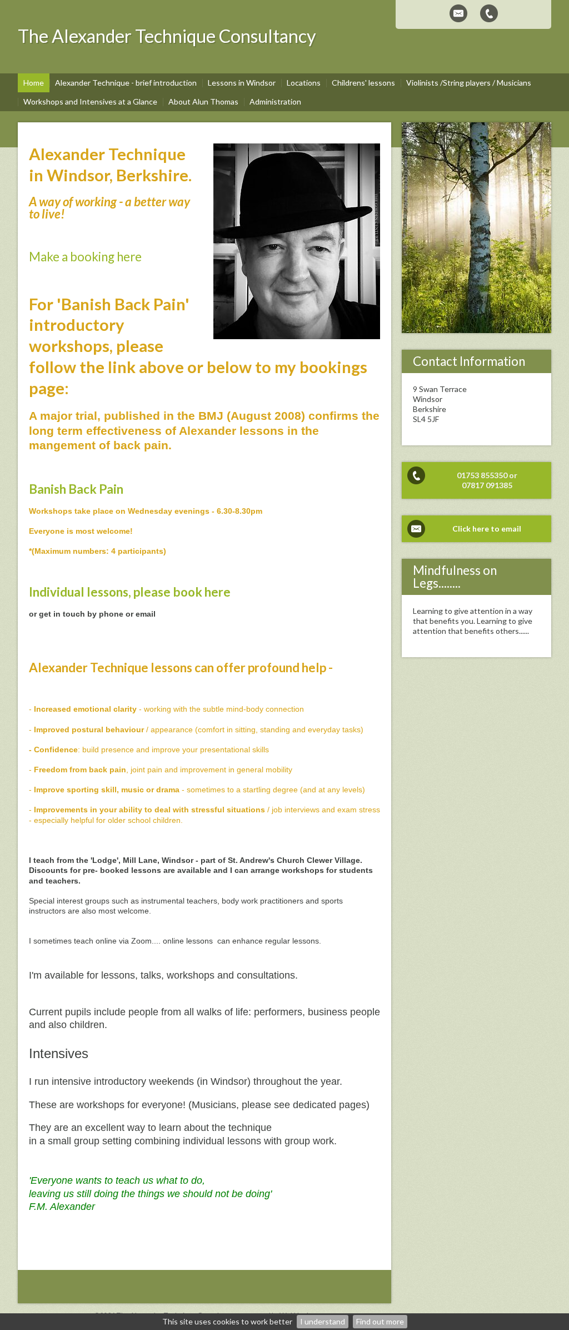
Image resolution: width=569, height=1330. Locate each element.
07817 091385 (487, 485)
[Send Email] (458, 13)
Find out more (380, 1321)
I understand (322, 1321)
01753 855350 (482, 475)
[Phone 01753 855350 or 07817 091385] (489, 13)
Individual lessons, (80, 591)
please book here (182, 591)
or (513, 475)
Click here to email (486, 528)
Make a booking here (85, 256)
